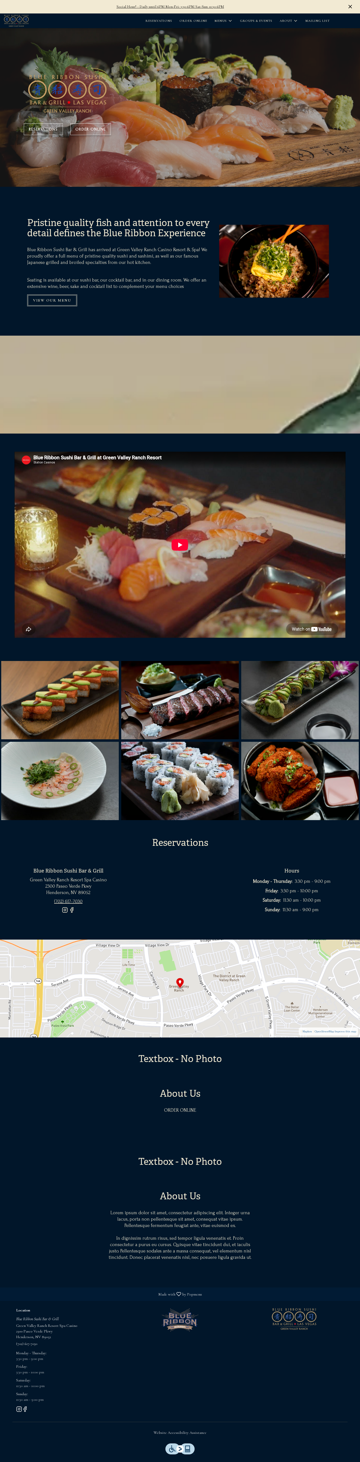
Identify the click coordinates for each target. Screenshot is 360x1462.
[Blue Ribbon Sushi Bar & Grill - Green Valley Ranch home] (31, 21)
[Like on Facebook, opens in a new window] (71, 912)
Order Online (193, 21)
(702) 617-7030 (26, 1343)
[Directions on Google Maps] (180, 988)
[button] (223, 21)
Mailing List (317, 21)
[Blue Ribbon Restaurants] (180, 1319)
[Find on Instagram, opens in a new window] (64, 912)
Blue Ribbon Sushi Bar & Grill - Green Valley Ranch (294, 1319)
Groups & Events (256, 21)
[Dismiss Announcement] (350, 6)
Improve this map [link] (345, 1031)
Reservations (158, 21)
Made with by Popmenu (103, 1294)
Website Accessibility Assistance (180, 1432)
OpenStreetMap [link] (324, 1031)
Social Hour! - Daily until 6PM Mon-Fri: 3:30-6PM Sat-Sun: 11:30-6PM (170, 6)
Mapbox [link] (307, 1031)
